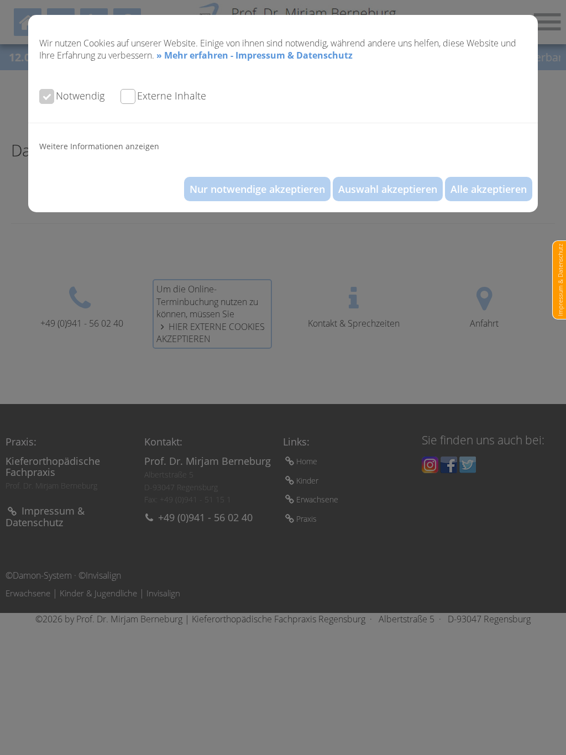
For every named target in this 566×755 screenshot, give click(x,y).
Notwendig (80, 95)
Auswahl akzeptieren (387, 189)
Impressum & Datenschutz (560, 280)
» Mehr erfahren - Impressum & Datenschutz (254, 55)
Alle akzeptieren (488, 189)
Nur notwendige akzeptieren (257, 189)
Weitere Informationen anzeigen (99, 146)
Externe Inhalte (171, 95)
